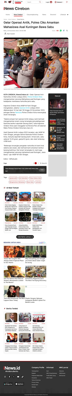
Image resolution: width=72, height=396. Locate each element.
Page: (5, 163)
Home (8, 14)
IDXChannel (62, 375)
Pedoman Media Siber (37, 375)
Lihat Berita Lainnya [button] (24, 237)
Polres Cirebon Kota (34, 97)
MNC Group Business (51, 373)
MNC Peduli (49, 377)
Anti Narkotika (23, 178)
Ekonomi (53, 14)
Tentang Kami (35, 371)
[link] (57, 30)
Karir (47, 371)
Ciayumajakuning (32, 14)
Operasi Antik (24, 108)
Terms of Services (36, 380)
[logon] (5, 2)
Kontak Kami (35, 384)
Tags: (5, 177)
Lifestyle (63, 14)
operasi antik (13, 178)
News (44, 14)
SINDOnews (62, 373)
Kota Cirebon (18, 14)
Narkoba (18, 112)
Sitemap (34, 387)
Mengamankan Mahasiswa (17, 182)
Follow (42, 169)
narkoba (38, 182)
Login (47, 2)
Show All (44, 163)
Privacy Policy (35, 382)
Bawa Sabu (30, 182)
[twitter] (67, 30)
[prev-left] (33, 163)
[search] (40, 2)
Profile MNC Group (51, 375)
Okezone (61, 371)
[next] (40, 163)
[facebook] (63, 30)
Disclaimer (34, 377)
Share (53, 30)
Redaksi (34, 373)
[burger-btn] (67, 2)
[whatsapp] (60, 30)
